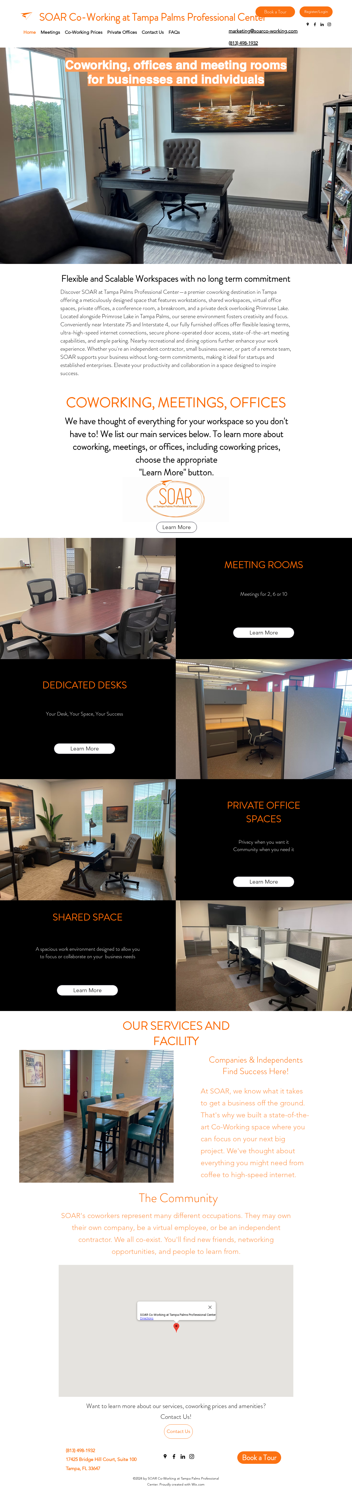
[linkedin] (322, 24)
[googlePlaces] (307, 24)
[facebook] (314, 24)
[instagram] (329, 24)
